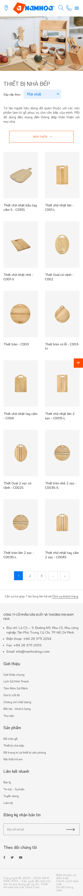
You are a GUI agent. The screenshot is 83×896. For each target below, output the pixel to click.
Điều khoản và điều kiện (66, 876)
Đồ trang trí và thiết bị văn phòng (24, 752)
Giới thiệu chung (13, 674)
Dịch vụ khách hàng (65, 596)
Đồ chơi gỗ (10, 739)
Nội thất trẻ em (13, 759)
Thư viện (8, 715)
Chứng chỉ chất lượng (17, 702)
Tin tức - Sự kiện (13, 789)
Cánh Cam (32, 887)
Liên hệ (8, 803)
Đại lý (7, 782)
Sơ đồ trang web (64, 888)
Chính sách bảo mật (67, 882)
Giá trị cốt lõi (11, 695)
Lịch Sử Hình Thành (16, 681)
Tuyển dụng (11, 796)
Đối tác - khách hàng (17, 709)
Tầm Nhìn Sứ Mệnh (15, 688)
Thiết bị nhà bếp (13, 745)
